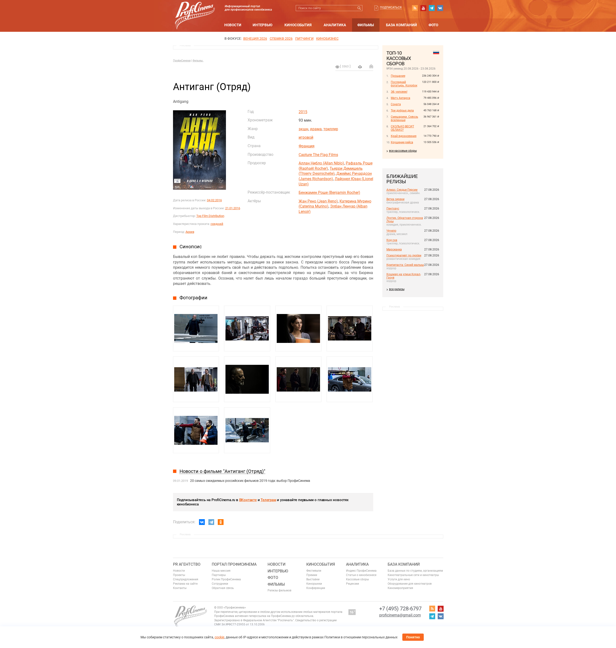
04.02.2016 (214, 200)
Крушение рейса (402, 142)
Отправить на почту (371, 66)
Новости (232, 25)
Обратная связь (223, 588)
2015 (303, 112)
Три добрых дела (402, 110)
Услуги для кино (399, 579)
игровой (306, 137)
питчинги (304, 38)
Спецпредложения (185, 579)
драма (316, 129)
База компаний (401, 25)
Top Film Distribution (210, 216)
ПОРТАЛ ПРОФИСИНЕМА (234, 564)
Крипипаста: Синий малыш (405, 265)
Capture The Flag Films (318, 154)
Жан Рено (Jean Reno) (318, 201)
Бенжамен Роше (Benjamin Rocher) (329, 192)
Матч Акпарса (400, 98)
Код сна (391, 240)
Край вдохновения (404, 136)
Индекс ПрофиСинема (361, 570)
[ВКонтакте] (202, 522)
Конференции (315, 588)
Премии (311, 575)
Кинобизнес (327, 38)
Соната (396, 104)
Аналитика (335, 25)
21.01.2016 (232, 208)
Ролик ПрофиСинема (226, 579)
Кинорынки (314, 583)
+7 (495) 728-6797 (400, 609)
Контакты (179, 588)
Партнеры (219, 575)
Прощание (398, 76)
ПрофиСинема (182, 60)
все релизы (396, 289)
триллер (330, 129)
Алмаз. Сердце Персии (401, 189)
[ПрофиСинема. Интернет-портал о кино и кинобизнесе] (195, 10)
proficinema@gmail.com (400, 615)
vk (440, 8)
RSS (415, 8)
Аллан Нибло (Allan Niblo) (321, 163)
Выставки (313, 579)
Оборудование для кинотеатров (410, 583)
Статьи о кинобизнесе (361, 575)
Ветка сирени (395, 199)
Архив (190, 232)
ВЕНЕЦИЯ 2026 (255, 38)
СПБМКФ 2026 (281, 38)
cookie (219, 637)
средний (217, 224)
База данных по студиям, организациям (415, 570)
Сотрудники (220, 583)
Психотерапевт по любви (403, 255)
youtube (423, 8)
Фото (433, 25)
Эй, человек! (399, 91)
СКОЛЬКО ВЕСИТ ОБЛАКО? (402, 128)
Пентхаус (392, 208)
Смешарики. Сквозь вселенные (404, 118)
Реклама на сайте (185, 583)
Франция (306, 146)
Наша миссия (221, 570)
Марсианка (394, 249)
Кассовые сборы (357, 579)
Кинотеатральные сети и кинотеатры (413, 575)
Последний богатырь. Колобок (404, 83)
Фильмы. (198, 60)
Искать (359, 8)
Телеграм (268, 500)
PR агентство (186, 564)
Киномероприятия (400, 588)
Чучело (391, 230)
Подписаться (391, 7)
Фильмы (365, 25)
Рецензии (352, 583)
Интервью (262, 25)
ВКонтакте (248, 500)
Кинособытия (298, 25)
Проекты (179, 575)
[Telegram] (211, 522)
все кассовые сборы (403, 150)
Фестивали (313, 570)
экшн (303, 129)
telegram (432, 8)
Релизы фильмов (279, 590)
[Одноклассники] (221, 522)
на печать (360, 67)
